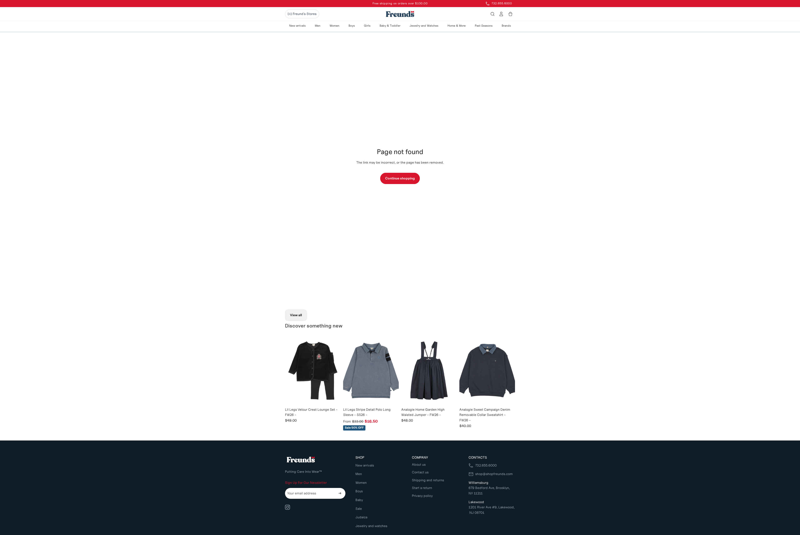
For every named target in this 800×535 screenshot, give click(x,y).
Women (361, 483)
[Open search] (492, 14)
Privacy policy (422, 496)
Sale (358, 509)
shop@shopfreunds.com (494, 474)
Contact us (420, 472)
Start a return (422, 488)
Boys (359, 491)
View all (296, 315)
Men (358, 474)
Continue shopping (400, 178)
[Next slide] (334, 370)
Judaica (361, 517)
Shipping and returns (428, 480)
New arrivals (364, 465)
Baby (359, 500)
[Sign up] (340, 493)
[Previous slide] (291, 370)
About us (419, 465)
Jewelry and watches (371, 526)
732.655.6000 (486, 465)
